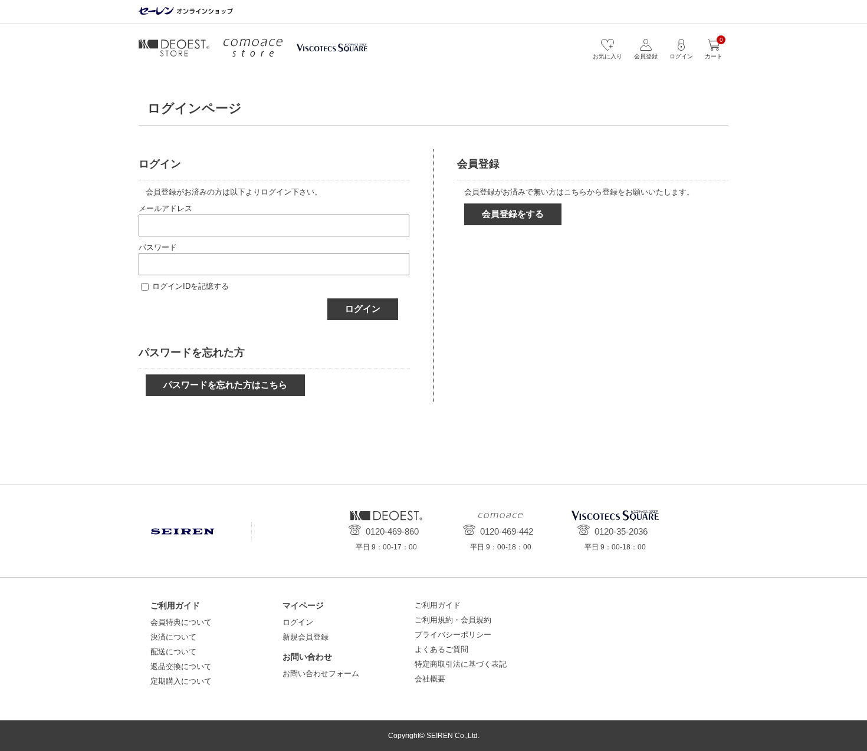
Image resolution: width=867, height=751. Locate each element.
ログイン (362, 309)
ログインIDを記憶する (190, 286)
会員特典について (181, 622)
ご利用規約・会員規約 (453, 619)
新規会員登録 (306, 637)
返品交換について (181, 666)
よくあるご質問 (441, 649)
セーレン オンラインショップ (186, 11)
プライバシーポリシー (453, 634)
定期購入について (181, 681)
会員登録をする (513, 214)
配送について (173, 651)
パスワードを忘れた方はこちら (225, 385)
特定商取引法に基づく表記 (461, 664)
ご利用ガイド (438, 605)
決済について (173, 637)
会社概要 (430, 678)
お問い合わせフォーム (321, 673)
